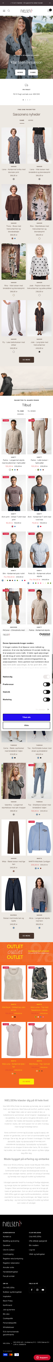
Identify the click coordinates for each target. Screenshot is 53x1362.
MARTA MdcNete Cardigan (39, 861)
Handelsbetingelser (10, 1272)
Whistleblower (8, 1327)
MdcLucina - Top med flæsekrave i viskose (39, 1008)
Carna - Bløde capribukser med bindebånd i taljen (13, 749)
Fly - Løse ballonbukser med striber (13, 343)
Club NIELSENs (35, 1236)
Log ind (32, 1250)
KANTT (13, 457)
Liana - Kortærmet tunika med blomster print (13, 170)
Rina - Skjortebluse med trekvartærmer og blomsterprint (39, 229)
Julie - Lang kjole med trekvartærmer (39, 343)
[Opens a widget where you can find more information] (42, 1358)
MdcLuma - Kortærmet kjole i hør (13, 1065)
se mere (26, 360)
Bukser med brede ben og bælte (13, 919)
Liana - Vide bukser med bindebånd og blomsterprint (39, 170)
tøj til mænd (40, 1133)
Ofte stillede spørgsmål (38, 1241)
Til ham (20, 411)
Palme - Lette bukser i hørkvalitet (39, 461)
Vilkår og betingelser (37, 1254)
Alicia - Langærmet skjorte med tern (39, 919)
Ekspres (13, 915)
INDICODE (13, 627)
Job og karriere (9, 1310)
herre (20, 72)
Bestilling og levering (11, 1241)
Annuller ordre (8, 1267)
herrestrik (43, 1144)
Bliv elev (6, 1314)
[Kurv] (49, 11)
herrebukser (20, 1144)
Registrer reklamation (11, 1263)
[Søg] (9, 11)
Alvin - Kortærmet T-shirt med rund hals (39, 518)
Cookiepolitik (8, 1318)
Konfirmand (7, 1305)
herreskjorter (31, 1144)
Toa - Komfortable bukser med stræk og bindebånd (39, 749)
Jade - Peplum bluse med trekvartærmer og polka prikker (39, 286)
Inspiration (7, 1296)
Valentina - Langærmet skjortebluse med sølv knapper (14, 806)
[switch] (46, 684)
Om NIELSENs (8, 1287)
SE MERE (26, 936)
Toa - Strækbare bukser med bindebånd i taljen (39, 806)
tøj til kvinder (28, 1133)
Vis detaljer (40, 709)
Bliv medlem (34, 1245)
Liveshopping (8, 1254)
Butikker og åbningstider (12, 1292)
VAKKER (14, 166)
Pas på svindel (8, 1276)
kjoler (18, 1141)
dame (33, 72)
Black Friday (8, 1301)
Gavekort (6, 1245)
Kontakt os (7, 1236)
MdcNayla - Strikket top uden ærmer (13, 1008)
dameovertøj (28, 1141)
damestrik (11, 1141)
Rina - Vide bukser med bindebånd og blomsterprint (13, 286)
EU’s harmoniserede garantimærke (11, 1333)
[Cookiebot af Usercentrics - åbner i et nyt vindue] (39, 634)
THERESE (13, 745)
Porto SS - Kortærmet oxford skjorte (39, 574)
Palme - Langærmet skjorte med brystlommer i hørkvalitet (13, 461)
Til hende (32, 411)
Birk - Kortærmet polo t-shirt (14, 573)
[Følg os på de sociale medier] (32, 1290)
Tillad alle (26, 717)
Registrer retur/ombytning (13, 1258)
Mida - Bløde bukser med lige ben (13, 862)
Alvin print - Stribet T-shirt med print (14, 518)
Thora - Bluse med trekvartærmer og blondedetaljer (13, 229)
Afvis (26, 725)
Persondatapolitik (9, 1323)
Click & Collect (8, 1250)
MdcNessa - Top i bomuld (39, 1064)
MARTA (39, 858)
